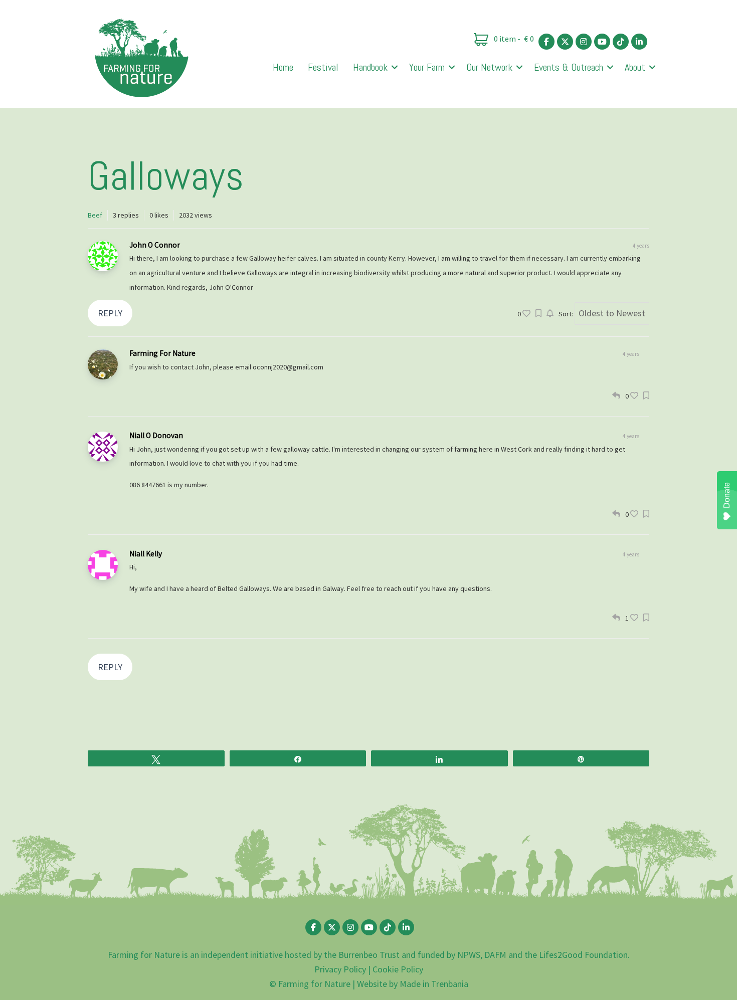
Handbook (370, 67)
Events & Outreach (568, 67)
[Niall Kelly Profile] (103, 565)
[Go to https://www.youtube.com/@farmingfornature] (602, 42)
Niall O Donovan (156, 435)
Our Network (489, 67)
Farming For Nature (162, 353)
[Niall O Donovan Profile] (103, 447)
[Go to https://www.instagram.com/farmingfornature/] (584, 42)
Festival (323, 67)
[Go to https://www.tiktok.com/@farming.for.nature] (621, 42)
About (635, 67)
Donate (726, 495)
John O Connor (154, 245)
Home (283, 67)
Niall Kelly (145, 553)
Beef (95, 215)
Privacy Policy (340, 969)
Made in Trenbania (434, 983)
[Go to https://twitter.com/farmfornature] (565, 42)
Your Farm (427, 67)
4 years (631, 353)
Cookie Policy (398, 969)
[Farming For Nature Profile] (103, 364)
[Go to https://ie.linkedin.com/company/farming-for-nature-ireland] (639, 42)
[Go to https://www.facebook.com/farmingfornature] (546, 42)
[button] (395, 67)
